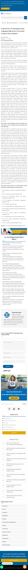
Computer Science (6, 532)
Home (4, 22)
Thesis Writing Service (8, 427)
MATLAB (4, 541)
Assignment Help (7, 418)
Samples (18, 568)
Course (6, 37)
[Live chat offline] (25, 567)
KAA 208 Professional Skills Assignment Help (12, 281)
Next (10, 38)
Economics (4, 512)
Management (5, 515)
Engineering (5, 535)
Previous (3, 38)
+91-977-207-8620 (23, 22)
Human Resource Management (9, 522)
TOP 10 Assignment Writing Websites (14, 444)
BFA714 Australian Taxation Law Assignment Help (13, 289)
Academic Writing (6, 545)
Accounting (4, 506)
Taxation (4, 525)
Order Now (14, 432)
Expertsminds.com (12, 567)
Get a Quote (5, 8)
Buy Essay (6, 422)
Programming (5, 538)
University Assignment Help (10, 429)
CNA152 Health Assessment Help (9, 272)
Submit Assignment (13, 22)
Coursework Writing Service (10, 420)
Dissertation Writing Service (10, 425)
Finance (4, 509)
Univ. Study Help (13, 568)
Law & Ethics (5, 528)
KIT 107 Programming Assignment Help (10, 263)
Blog (20, 568)
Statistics (4, 519)
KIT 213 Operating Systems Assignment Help (15, 225)
